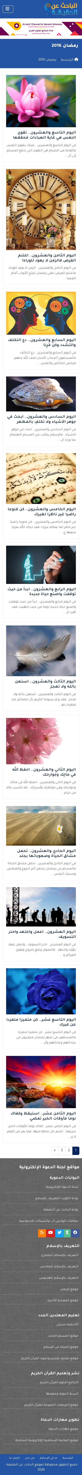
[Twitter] (59, 1233)
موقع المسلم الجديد (63, 1336)
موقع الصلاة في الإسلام (60, 1347)
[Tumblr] (67, 1233)
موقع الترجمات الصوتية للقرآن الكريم (51, 1405)
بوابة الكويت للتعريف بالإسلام (56, 1198)
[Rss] (42, 1233)
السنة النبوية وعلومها (62, 1394)
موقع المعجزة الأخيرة (62, 1301)
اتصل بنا (14, 1458)
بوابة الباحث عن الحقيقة (61, 1210)
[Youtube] (50, 1233)
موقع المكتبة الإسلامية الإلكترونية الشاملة (46, 1440)
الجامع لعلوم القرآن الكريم (59, 1382)
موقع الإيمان (69, 1289)
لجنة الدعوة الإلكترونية (62, 1187)
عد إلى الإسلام (48, 1458)
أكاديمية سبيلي (67, 1325)
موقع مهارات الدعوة (63, 1429)
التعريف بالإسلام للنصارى (59, 1255)
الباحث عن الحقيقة (20, 1465)
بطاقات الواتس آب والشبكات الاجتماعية (48, 1221)
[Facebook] (75, 1233)
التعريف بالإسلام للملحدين (59, 1267)
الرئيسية (68, 1458)
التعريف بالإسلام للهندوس (58, 1278)
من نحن (30, 1458)
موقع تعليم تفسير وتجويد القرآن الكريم (49, 1358)
